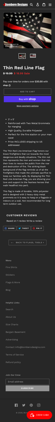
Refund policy (13, 362)
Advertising (12, 339)
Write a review (34, 221)
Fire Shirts (11, 267)
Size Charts (12, 324)
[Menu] (50, 4)
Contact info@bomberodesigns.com (25, 347)
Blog (8, 290)
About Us (11, 317)
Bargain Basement (15, 332)
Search (9, 309)
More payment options (27, 106)
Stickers (10, 275)
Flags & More (13, 282)
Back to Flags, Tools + (29, 242)
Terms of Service (15, 354)
